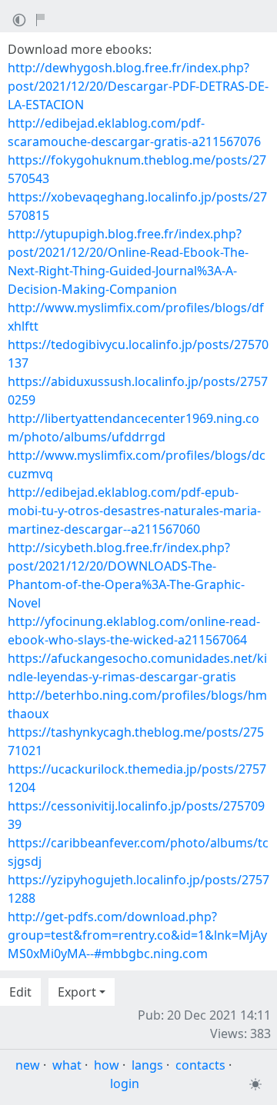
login (124, 1083)
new (27, 1065)
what (67, 1065)
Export (77, 992)
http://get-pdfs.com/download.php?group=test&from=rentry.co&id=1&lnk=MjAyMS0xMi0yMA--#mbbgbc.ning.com (137, 935)
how (106, 1065)
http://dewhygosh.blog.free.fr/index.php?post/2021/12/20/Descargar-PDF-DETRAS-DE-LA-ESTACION (138, 86)
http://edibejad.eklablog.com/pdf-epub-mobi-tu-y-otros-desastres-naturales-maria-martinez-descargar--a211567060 (134, 511)
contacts (200, 1065)
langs (147, 1065)
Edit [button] (20, 992)
